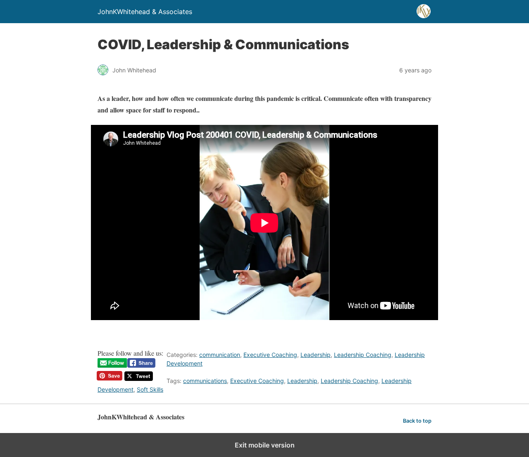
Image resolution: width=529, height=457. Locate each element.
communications (205, 380)
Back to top (417, 421)
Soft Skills (150, 389)
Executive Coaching (270, 354)
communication (219, 354)
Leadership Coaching (362, 354)
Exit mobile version (265, 445)
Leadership (315, 354)
